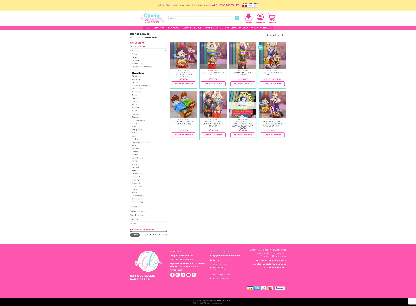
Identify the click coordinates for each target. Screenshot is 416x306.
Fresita (134, 126)
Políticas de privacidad (221, 275)
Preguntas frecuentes (181, 255)
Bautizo (135, 105)
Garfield (135, 152)
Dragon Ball (136, 183)
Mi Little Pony (137, 64)
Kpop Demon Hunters (141, 142)
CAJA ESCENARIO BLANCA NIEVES (213, 74)
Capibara (135, 167)
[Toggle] (166, 50)
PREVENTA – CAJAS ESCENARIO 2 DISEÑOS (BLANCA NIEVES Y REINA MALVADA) (242, 125)
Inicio (147, 28)
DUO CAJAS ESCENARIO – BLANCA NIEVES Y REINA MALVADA (213, 124)
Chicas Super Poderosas (141, 67)
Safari (134, 136)
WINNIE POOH (138, 89)
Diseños (244, 28)
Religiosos (173, 28)
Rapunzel (136, 177)
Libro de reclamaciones (222, 279)
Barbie (134, 193)
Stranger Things (138, 120)
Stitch (134, 54)
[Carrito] (272, 18)
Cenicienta (136, 148)
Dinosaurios (136, 76)
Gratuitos (231, 28)
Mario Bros (136, 92)
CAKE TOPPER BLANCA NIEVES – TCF (272, 74)
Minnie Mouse (137, 202)
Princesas (136, 114)
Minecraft (135, 108)
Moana (134, 189)
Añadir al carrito (243, 135)
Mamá (134, 111)
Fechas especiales (192, 28)
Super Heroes (137, 158)
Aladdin (135, 161)
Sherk (134, 101)
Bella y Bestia (137, 130)
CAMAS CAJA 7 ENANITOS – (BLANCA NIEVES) (183, 123)
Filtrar (135, 235)
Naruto (135, 98)
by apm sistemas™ (215, 303)
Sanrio (134, 95)
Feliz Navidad (137, 174)
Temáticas (158, 28)
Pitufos (135, 155)
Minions (135, 133)
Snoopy (135, 123)
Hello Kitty (136, 180)
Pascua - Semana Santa (141, 86)
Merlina (135, 139)
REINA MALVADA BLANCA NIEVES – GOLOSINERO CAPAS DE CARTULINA (272, 124)
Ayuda (254, 28)
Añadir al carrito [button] (184, 84)
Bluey (134, 171)
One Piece (136, 70)
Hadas (134, 57)
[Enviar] (237, 18)
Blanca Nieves (138, 73)
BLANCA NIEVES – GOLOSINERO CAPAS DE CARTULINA (184, 75)
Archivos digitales (137, 46)
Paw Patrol (136, 79)
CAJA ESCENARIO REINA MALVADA (243, 74)
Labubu (135, 82)
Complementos (214, 28)
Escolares (136, 60)
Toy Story (136, 164)
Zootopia (135, 117)
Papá (134, 145)
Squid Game (137, 186)
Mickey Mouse (137, 199)
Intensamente (137, 196)
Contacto (266, 28)
